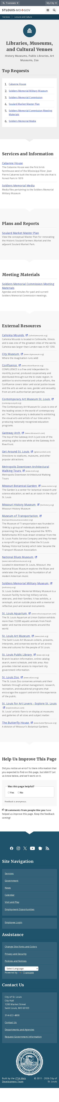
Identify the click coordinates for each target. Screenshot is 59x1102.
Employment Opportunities (19, 909)
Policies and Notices (16, 961)
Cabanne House (17, 84)
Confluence (10, 365)
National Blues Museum (18, 557)
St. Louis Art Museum (16, 636)
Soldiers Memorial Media (22, 121)
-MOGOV (16, 10)
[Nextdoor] (40, 848)
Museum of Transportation (20, 516)
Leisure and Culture (23, 17)
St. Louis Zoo (11, 677)
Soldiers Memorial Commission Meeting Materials (30, 112)
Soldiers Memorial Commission (25, 97)
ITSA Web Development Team (14, 1080)
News (8, 887)
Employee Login (13, 922)
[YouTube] (32, 848)
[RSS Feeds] (47, 848)
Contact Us (11, 1022)
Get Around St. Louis (16, 451)
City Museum (11, 354)
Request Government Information (23, 1036)
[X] (25, 848)
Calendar (10, 894)
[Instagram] (18, 848)
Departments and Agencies (19, 1029)
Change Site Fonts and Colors (21, 946)
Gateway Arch (11, 433)
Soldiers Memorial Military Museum (28, 90)
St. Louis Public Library (17, 654)
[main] (29, 423)
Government (11, 880)
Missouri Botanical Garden (19, 486)
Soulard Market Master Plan (24, 104)
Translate (28, 972)
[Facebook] (11, 848)
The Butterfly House (16, 722)
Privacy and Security (16, 953)
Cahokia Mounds (13, 335)
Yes (12, 792)
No (21, 792)
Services (6, 17)
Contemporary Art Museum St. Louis (26, 399)
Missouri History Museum (19, 504)
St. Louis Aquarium (15, 613)
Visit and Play (12, 902)
